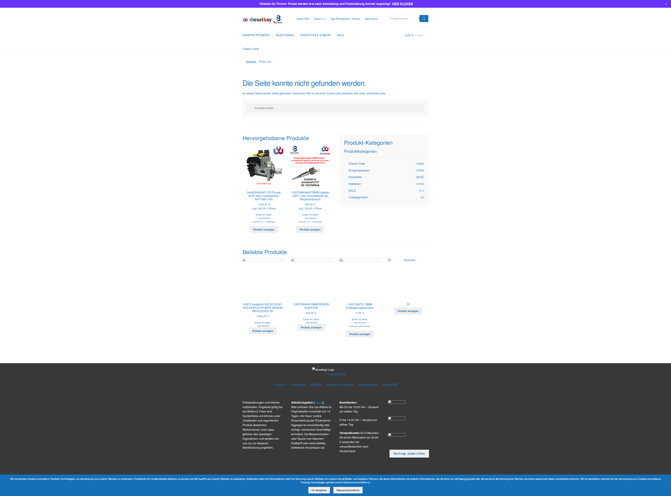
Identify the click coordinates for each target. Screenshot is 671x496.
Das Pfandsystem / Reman (345, 18)
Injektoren (355, 184)
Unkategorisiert (358, 197)
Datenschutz (298, 384)
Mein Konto (371, 18)
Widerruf (316, 384)
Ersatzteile (355, 177)
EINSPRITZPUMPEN (256, 35)
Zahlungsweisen (368, 384)
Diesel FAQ (303, 18)
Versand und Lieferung (339, 384)
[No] (666, 485)
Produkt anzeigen (263, 229)
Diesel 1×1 (320, 18)
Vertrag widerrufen (409, 453)
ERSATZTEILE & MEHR (315, 35)
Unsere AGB (390, 384)
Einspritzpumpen (359, 170)
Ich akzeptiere (319, 490)
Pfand (318, 402)
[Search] (424, 18)
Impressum (280, 384)
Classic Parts (251, 49)
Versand (266, 218)
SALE (340, 35)
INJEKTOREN (285, 35)
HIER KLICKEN (402, 4)
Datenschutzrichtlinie (348, 490)
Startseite (251, 61)
